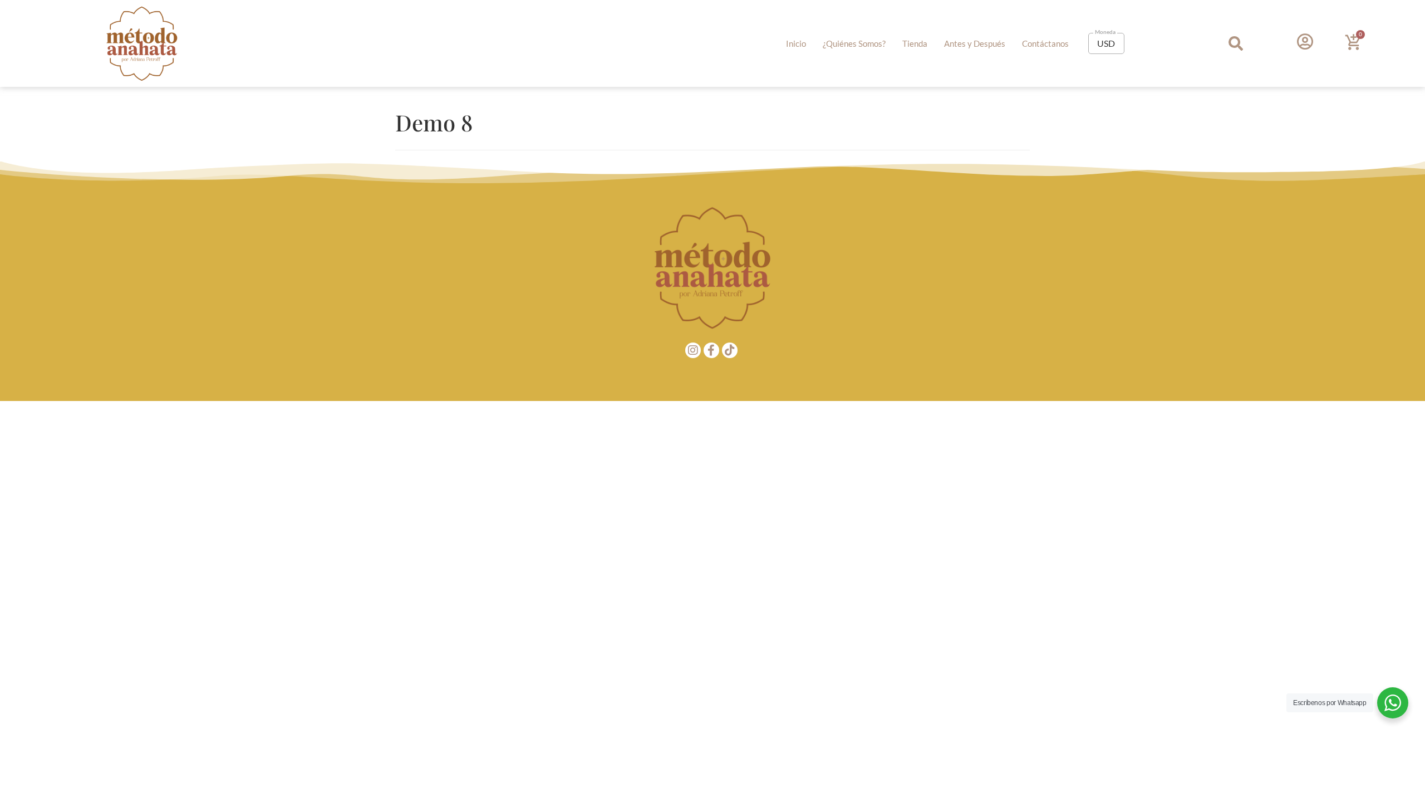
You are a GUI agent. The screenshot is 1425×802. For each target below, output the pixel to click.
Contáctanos (1045, 43)
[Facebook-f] (711, 350)
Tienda (914, 43)
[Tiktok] (730, 350)
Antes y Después (974, 43)
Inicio (796, 43)
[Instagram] (693, 350)
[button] (1236, 44)
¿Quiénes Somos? (854, 43)
